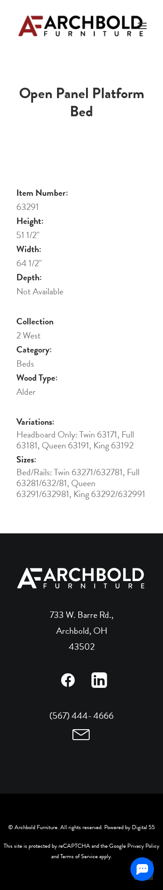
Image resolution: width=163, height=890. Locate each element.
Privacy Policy (143, 845)
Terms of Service (79, 856)
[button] (67, 684)
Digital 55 (143, 827)
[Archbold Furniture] (81, 26)
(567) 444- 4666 (81, 715)
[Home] (81, 578)
